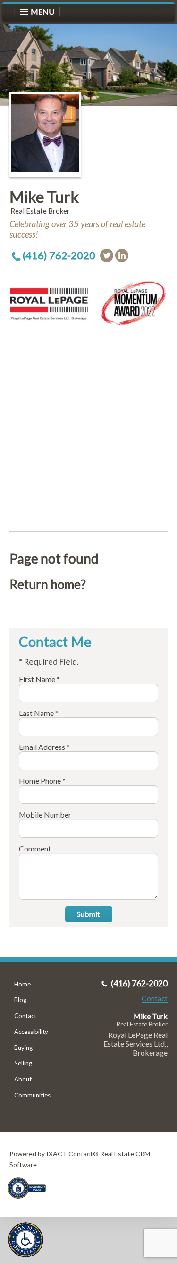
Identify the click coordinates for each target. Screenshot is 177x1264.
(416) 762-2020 (59, 255)
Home (22, 984)
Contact (25, 1015)
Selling (23, 1063)
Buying (23, 1047)
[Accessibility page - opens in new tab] (30, 1202)
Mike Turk (44, 196)
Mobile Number (45, 814)
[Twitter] (106, 255)
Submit (88, 913)
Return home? (47, 584)
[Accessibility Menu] (25, 1239)
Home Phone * (42, 780)
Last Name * (39, 712)
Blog (20, 999)
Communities (32, 1095)
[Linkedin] (121, 255)
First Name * (39, 679)
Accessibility (31, 1031)
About (23, 1079)
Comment (35, 848)
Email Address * (44, 746)
